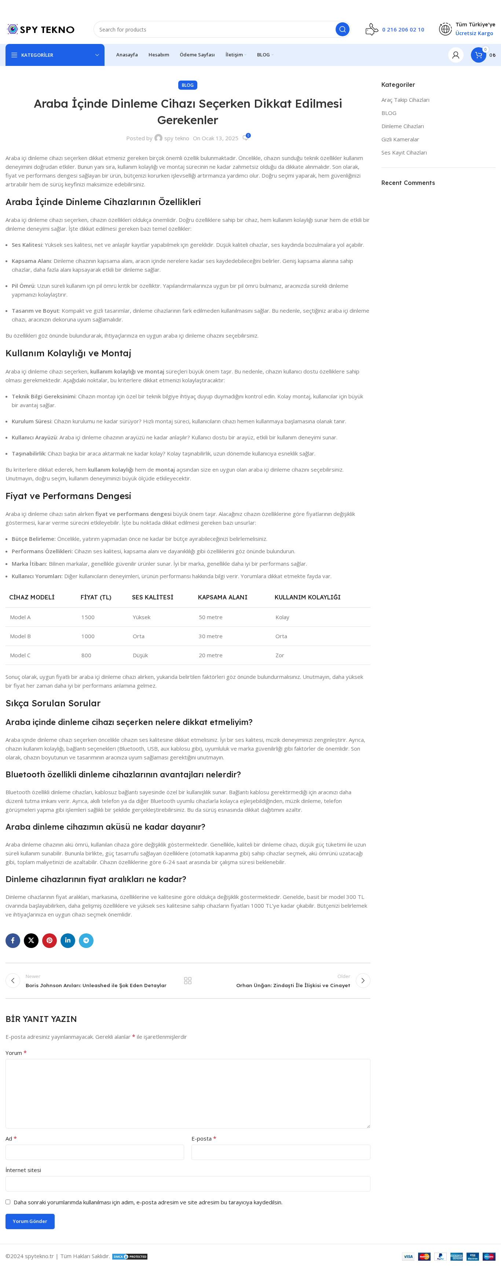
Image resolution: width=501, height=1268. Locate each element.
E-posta (203, 1138)
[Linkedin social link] (68, 940)
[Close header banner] (492, 7)
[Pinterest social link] (49, 940)
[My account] (456, 55)
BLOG (188, 85)
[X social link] (31, 940)
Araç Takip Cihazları (405, 99)
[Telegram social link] (86, 940)
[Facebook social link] (13, 940)
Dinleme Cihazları (402, 126)
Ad (11, 1138)
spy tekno (176, 138)
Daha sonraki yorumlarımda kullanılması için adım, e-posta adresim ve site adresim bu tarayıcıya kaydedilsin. (148, 1202)
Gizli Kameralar (400, 139)
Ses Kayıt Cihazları (404, 152)
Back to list (188, 980)
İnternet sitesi (23, 1170)
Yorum (16, 1053)
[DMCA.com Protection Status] (129, 1256)
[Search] (343, 29)
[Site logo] (42, 28)
